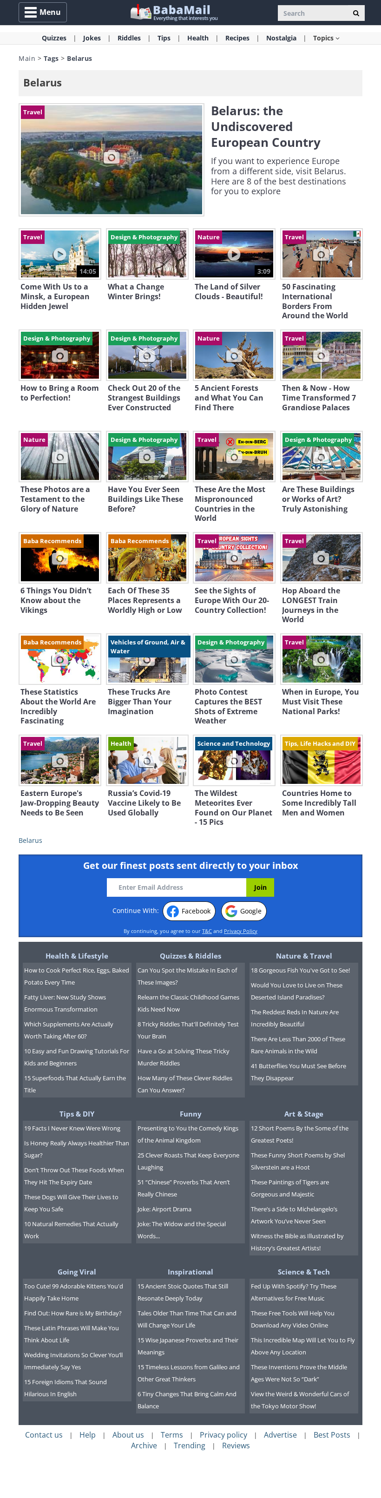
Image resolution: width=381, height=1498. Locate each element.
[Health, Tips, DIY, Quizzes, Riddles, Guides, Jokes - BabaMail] (173, 11)
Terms (172, 1435)
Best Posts (332, 1435)
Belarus (30, 840)
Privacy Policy (240, 930)
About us (128, 1435)
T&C (207, 930)
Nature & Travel (304, 955)
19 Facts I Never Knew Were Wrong (72, 1128)
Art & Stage (303, 1113)
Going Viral (77, 1271)
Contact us (44, 1435)
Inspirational (190, 1271)
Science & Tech (304, 1271)
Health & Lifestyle (77, 955)
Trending (189, 1445)
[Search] (356, 13)
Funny (191, 1113)
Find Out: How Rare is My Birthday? (73, 1313)
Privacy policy (223, 1435)
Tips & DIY (76, 1113)
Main (27, 58)
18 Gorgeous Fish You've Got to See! (300, 970)
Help (87, 1435)
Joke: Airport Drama (164, 1209)
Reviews (236, 1445)
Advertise (280, 1435)
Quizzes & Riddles (190, 955)
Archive (144, 1445)
